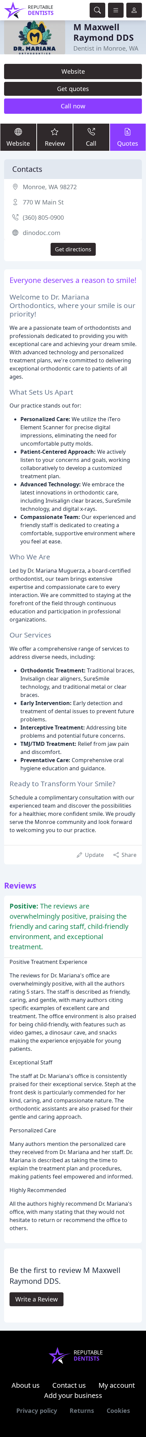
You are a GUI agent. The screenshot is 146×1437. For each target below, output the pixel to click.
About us (26, 1385)
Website (73, 71)
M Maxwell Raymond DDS (103, 32)
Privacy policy (36, 1410)
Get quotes (73, 89)
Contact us (69, 1385)
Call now (73, 106)
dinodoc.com (41, 233)
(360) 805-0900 (43, 217)
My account (116, 1385)
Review (55, 143)
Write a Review (36, 1299)
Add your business (73, 1395)
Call (91, 143)
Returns (82, 1410)
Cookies (118, 1410)
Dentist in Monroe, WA (106, 48)
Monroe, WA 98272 (50, 187)
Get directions (73, 249)
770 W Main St (43, 202)
